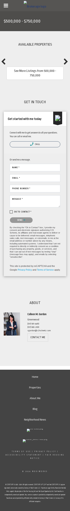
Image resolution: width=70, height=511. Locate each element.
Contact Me (37, 337)
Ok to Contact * (23, 212)
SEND (20, 220)
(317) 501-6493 (33, 324)
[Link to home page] (35, 5)
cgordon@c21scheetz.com (39, 330)
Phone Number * (21, 188)
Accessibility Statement (24, 455)
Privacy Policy (25, 270)
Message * (17, 199)
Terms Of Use (21, 451)
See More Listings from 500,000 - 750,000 (35, 73)
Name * (16, 167)
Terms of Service (45, 270)
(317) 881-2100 (33, 327)
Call (37, 144)
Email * (16, 178)
